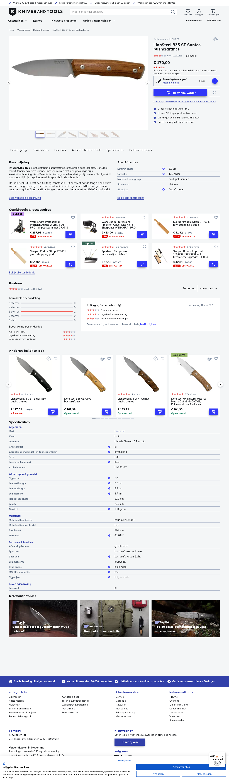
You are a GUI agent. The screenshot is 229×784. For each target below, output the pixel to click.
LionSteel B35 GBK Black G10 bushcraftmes (28, 400)
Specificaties (115, 150)
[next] (214, 384)
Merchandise (176, 712)
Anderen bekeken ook (86, 150)
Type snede (15, 566)
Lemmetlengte (125, 168)
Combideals (41, 150)
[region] (78, 87)
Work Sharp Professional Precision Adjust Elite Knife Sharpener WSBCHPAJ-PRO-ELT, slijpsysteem (119, 224)
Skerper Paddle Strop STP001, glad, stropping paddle (48, 253)
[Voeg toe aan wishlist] (214, 92)
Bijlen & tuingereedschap (75, 700)
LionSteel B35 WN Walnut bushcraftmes (133, 400)
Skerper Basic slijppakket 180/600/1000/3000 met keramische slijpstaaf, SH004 (190, 254)
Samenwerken (177, 720)
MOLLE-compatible (19, 572)
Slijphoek (14, 478)
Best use (14, 556)
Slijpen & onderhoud (20, 708)
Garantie (121, 700)
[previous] (14, 384)
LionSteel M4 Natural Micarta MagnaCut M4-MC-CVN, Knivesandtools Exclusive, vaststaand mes (188, 401)
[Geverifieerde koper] (119, 305)
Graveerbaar (16, 446)
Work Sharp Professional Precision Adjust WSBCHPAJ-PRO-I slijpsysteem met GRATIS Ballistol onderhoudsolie (49, 224)
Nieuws (173, 696)
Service (120, 696)
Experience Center (179, 704)
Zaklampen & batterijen (75, 704)
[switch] (217, 763)
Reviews (60, 150)
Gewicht (122, 173)
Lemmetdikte (16, 493)
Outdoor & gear (70, 696)
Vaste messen (23, 30)
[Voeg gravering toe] (215, 81)
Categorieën (16, 20)
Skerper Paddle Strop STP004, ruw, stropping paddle (191, 223)
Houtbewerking (70, 712)
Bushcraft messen (41, 30)
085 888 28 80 (18, 735)
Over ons (174, 700)
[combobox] (208, 288)
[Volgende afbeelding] (147, 82)
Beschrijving (18, 150)
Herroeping (122, 708)
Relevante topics (140, 150)
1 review (177, 55)
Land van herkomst (20, 462)
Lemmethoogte (17, 483)
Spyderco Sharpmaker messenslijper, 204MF (115, 253)
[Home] (36, 11)
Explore (37, 20)
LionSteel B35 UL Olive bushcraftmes (77, 400)
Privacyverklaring (125, 712)
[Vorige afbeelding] (9, 82)
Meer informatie (171, 82)
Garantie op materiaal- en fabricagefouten (33, 451)
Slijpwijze (122, 189)
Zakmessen (15, 696)
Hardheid (14, 535)
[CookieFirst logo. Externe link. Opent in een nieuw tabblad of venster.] (4, 763)
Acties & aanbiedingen (97, 20)
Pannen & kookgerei (20, 716)
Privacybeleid (124, 760)
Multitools (14, 704)
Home (11, 30)
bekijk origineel (148, 324)
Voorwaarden (123, 716)
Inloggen (199, 14)
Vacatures (175, 716)
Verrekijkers (68, 708)
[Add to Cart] (70, 234)
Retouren (121, 704)
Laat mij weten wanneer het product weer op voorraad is (185, 101)
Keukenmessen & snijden (22, 712)
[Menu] (223, 754)
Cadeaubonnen (177, 708)
